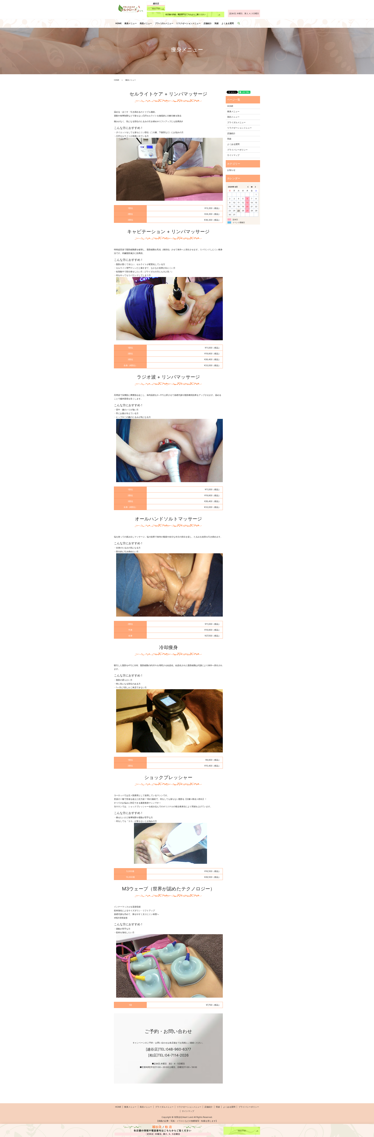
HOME (118, 23)
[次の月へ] (256, 187)
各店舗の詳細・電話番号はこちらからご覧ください (185, 14)
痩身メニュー (130, 23)
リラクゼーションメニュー (188, 23)
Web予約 (156, 8)
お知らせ (231, 170)
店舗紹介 (208, 23)
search (239, 23)
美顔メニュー (146, 23)
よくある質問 (227, 23)
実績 (216, 23)
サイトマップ (233, 155)
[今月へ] (252, 187)
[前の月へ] (247, 187)
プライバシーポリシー (237, 149)
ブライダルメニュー (164, 23)
